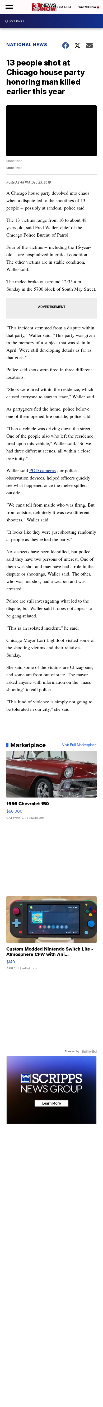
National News (26, 44)
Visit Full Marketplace (79, 745)
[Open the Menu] (9, 7)
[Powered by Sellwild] (89, 1051)
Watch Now (87, 7)
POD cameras (42, 470)
